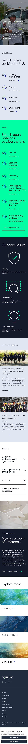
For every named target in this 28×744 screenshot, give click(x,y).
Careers (4, 714)
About (4, 692)
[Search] (22, 3)
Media (4, 698)
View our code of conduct (10, 571)
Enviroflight (11, 111)
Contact (4, 717)
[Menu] (25, 3)
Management (6, 704)
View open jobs (12, 80)
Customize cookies (14, 737)
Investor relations (7, 707)
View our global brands (11, 227)
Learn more (5, 390)
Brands (4, 701)
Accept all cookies (14, 741)
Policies (4, 711)
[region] (14, 735)
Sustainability (6, 695)
